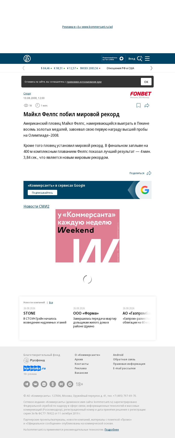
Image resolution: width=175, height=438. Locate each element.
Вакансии (81, 373)
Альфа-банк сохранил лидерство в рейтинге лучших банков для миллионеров (144, 322)
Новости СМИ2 (36, 206)
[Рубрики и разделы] (147, 58)
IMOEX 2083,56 (89, 68)
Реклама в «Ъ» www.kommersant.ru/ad (87, 27)
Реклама (81, 368)
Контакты (82, 364)
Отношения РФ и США (120, 68)
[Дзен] (44, 384)
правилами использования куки (84, 81)
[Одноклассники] (53, 384)
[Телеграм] (26, 384)
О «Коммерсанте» (87, 355)
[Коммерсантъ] (27, 58)
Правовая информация (129, 364)
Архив (79, 359)
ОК (146, 82)
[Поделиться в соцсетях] (146, 105)
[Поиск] (140, 58)
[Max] (70, 384)
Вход (131, 58)
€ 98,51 (58, 68)
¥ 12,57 (71, 68)
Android (118, 355)
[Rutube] (61, 384)
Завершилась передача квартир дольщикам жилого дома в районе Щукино (45, 322)
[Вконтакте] (35, 384)
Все (51, 302)
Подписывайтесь (42, 193)
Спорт (27, 93)
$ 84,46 (45, 68)
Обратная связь (124, 359)
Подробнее (112, 429)
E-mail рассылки (124, 368)
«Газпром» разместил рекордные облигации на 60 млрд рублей (95, 320)
